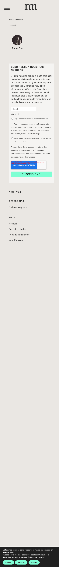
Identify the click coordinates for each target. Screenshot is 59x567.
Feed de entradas (17, 229)
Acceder (13, 224)
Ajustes (34, 562)
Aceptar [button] (8, 562)
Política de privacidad (27, 157)
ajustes (24, 557)
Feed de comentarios (19, 235)
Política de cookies (35, 557)
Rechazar (21, 562)
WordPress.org (16, 240)
